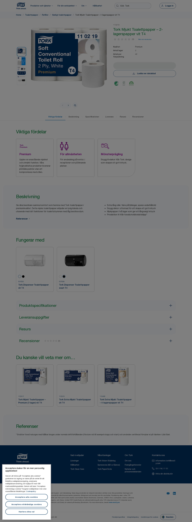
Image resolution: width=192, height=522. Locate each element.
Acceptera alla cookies (26, 497)
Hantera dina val (27, 512)
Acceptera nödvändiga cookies (26, 504)
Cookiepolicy (31, 491)
